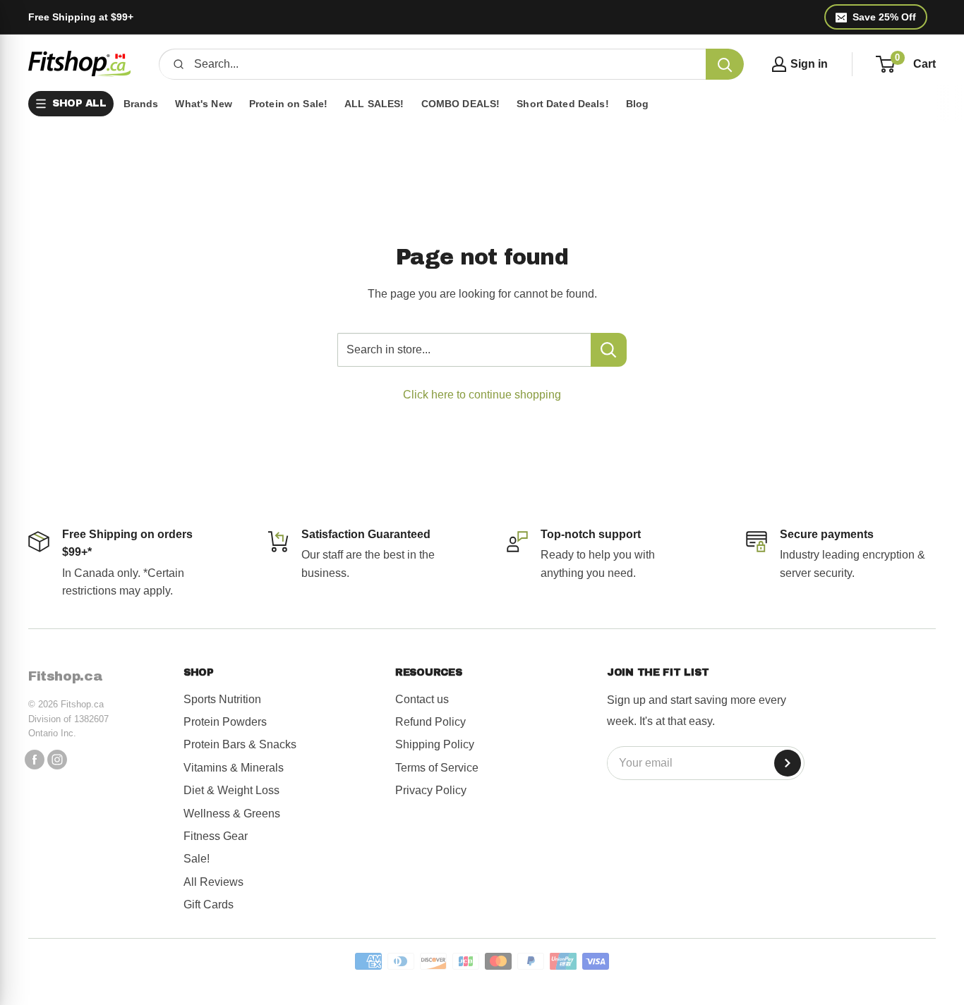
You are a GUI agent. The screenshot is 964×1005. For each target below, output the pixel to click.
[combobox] (445, 64)
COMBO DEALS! (460, 103)
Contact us (422, 699)
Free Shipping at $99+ (80, 17)
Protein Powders (225, 722)
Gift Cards (208, 904)
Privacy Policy (430, 790)
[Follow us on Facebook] (34, 759)
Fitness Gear (215, 836)
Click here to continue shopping (482, 395)
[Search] (725, 64)
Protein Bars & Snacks (239, 744)
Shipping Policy (434, 744)
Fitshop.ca (65, 676)
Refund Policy (430, 722)
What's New (203, 103)
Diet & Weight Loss (231, 790)
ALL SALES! (374, 103)
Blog (637, 103)
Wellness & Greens (231, 814)
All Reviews (213, 882)
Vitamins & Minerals (233, 768)
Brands (141, 103)
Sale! (196, 859)
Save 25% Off (884, 17)
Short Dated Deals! (563, 103)
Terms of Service (436, 768)
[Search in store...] (609, 350)
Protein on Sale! (288, 103)
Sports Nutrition (222, 699)
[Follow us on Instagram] (57, 759)
